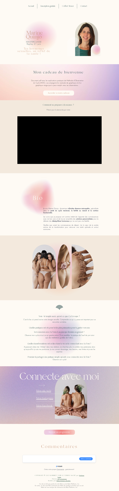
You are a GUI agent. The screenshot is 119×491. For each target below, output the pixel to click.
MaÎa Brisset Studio (64, 481)
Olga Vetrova (62, 479)
